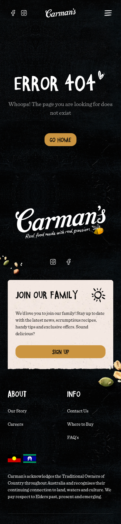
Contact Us (77, 411)
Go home (60, 139)
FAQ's (73, 437)
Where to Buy (80, 424)
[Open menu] (108, 13)
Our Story (17, 411)
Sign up (60, 351)
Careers (15, 424)
